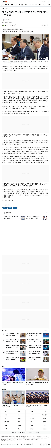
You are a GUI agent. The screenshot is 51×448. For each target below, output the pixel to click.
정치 (6, 411)
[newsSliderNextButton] (47, 331)
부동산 (19, 418)
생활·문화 (6, 422)
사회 (19, 411)
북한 (3, 8)
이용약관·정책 (30, 432)
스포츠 (4, 389)
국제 (45, 411)
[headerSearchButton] (42, 1)
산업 (6, 418)
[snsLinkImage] (41, 444)
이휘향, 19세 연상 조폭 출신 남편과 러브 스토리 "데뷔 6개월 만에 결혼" (12, 335)
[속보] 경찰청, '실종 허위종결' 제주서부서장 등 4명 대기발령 (35, 335)
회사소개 (14, 432)
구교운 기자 (7, 19)
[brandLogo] (4, 1)
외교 (19, 415)
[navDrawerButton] (48, 1)
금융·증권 (44, 415)
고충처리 (37, 432)
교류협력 (5, 207)
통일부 (10, 207)
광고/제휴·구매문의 (22, 432)
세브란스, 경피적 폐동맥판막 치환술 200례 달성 (11, 217)
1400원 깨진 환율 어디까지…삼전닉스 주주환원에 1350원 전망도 (35, 341)
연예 (3, 367)
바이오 (44, 418)
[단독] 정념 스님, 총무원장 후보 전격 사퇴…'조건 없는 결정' (35, 359)
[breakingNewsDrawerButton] (45, 1)
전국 (6, 415)
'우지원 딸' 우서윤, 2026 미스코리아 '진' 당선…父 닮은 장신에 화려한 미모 (12, 341)
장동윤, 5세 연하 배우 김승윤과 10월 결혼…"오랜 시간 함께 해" (12, 347)
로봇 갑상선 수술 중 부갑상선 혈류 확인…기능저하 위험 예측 (34, 217)
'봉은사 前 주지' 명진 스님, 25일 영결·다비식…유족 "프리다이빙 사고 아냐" (35, 353)
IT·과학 (32, 418)
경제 (32, 411)
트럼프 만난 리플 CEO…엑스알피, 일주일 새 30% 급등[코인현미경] (35, 347)
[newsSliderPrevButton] (44, 331)
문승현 (15, 207)
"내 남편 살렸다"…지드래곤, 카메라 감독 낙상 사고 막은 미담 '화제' (12, 353)
